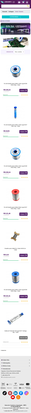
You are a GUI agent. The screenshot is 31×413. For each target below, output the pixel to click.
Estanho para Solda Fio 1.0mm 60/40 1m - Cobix (15, 249)
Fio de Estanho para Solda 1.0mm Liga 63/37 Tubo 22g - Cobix (15, 125)
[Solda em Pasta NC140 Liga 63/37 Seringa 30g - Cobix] (15, 319)
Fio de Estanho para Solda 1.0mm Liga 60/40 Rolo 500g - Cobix (15, 84)
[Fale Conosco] (19, 2)
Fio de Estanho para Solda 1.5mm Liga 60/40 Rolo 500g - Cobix (15, 166)
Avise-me (22, 337)
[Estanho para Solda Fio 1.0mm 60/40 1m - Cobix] (15, 236)
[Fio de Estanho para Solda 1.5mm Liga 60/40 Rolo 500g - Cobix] (15, 154)
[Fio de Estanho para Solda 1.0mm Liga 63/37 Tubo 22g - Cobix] (15, 112)
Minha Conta (6, 366)
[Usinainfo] (8, 1)
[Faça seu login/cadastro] (27, 2)
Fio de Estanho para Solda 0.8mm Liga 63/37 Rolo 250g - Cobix (15, 208)
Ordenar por (9, 51)
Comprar (22, 90)
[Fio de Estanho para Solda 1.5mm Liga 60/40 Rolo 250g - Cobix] (15, 277)
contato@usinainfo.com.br (9, 377)
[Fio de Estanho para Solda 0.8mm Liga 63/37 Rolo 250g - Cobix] (15, 195)
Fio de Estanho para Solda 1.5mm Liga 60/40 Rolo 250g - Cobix (15, 290)
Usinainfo (4, 11)
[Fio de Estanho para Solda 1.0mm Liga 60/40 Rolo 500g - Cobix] (15, 71)
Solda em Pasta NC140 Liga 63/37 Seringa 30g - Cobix (15, 331)
